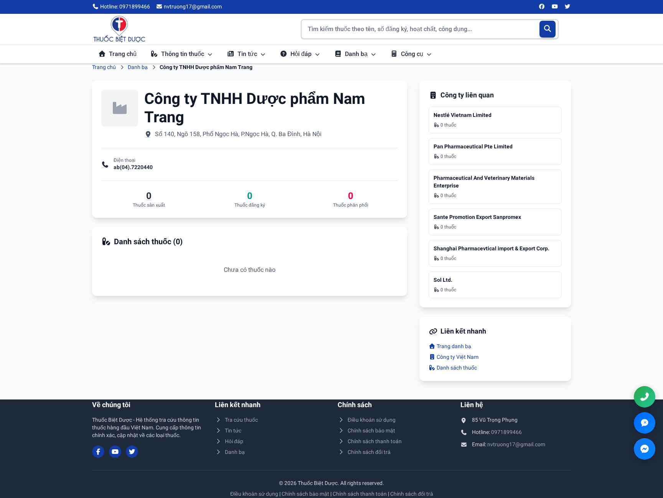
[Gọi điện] (644, 397)
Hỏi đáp (301, 54)
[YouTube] (554, 7)
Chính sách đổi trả (369, 452)
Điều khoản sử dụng (372, 420)
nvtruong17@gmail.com (516, 444)
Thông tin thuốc (183, 54)
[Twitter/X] (567, 7)
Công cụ (413, 54)
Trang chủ (123, 54)
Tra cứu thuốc (241, 420)
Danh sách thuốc (456, 368)
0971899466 (506, 432)
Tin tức (248, 54)
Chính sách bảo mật (371, 430)
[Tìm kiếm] (547, 29)
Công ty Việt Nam (456, 357)
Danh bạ (357, 54)
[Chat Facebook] (644, 449)
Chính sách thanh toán (375, 441)
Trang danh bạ (453, 346)
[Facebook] (542, 7)
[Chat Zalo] (644, 423)
